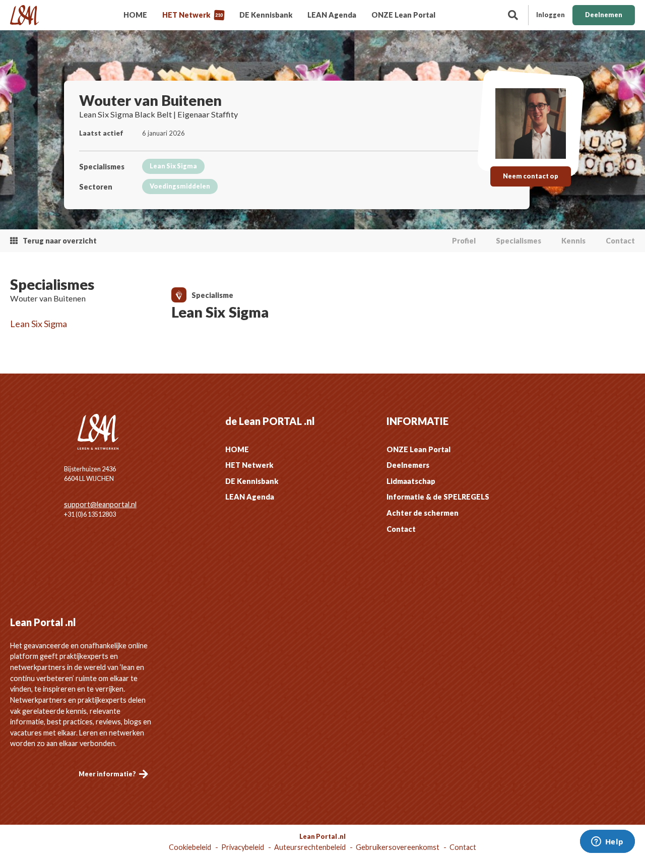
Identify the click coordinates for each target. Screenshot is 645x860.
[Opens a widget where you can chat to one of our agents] (607, 842)
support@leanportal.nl (100, 504)
